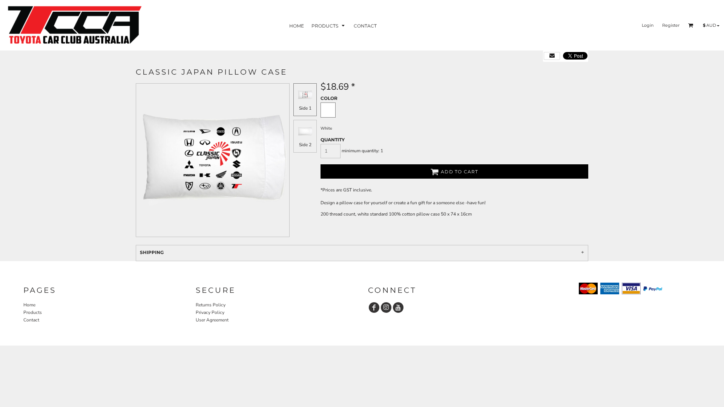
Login (647, 25)
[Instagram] (386, 307)
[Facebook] (374, 307)
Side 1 (305, 108)
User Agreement (212, 320)
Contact (31, 320)
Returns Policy (210, 305)
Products (32, 312)
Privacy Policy (210, 312)
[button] (329, 25)
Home (29, 305)
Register (671, 25)
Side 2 (305, 145)
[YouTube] (398, 307)
